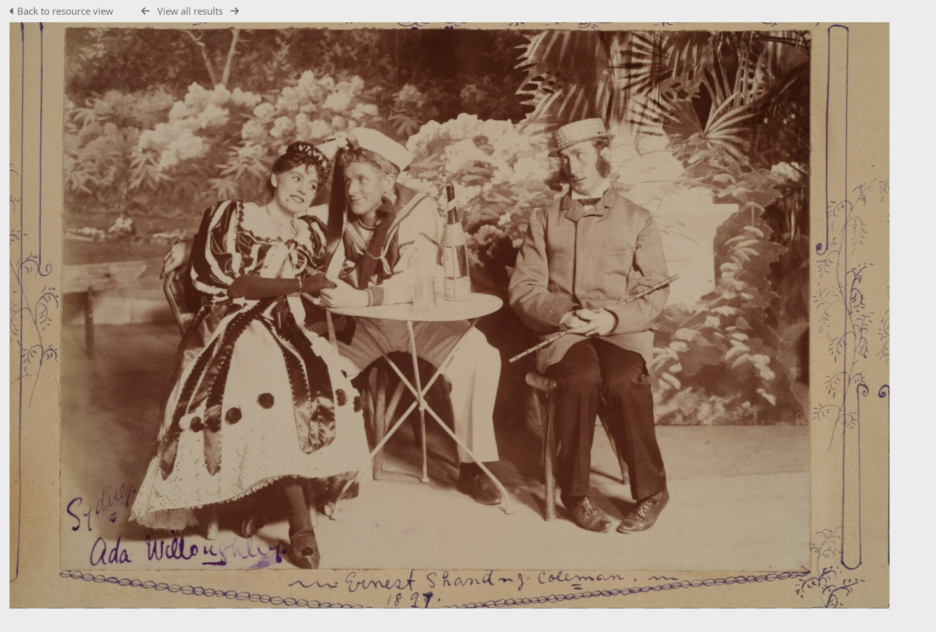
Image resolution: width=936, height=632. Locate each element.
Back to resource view (65, 10)
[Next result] (234, 11)
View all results (190, 10)
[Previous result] (145, 11)
